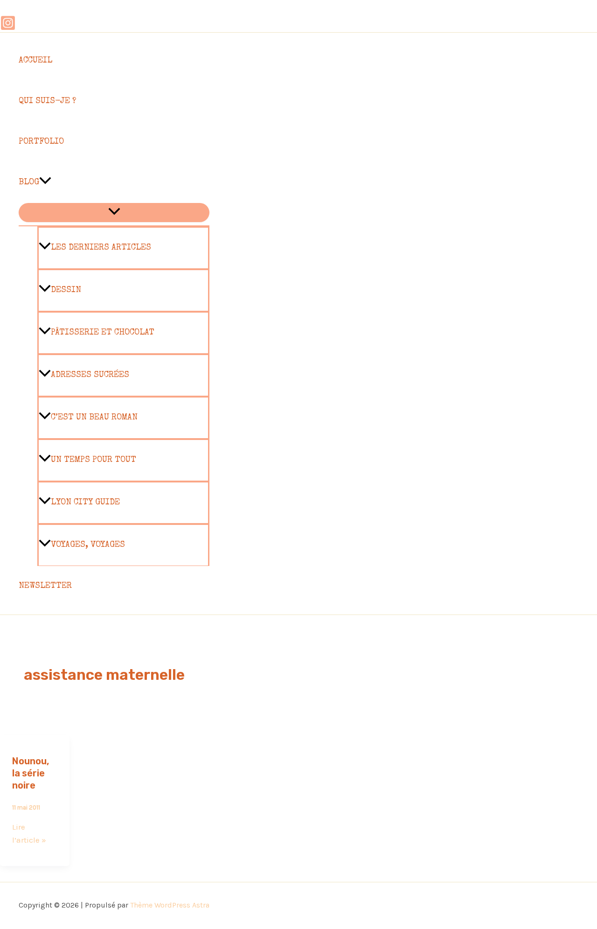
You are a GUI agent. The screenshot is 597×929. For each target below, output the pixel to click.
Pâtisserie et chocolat (102, 332)
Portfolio (41, 142)
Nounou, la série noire (30, 773)
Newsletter (45, 586)
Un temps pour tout (93, 460)
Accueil (35, 60)
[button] (45, 182)
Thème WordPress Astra (169, 905)
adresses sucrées (90, 375)
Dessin (66, 290)
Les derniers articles (101, 248)
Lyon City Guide (85, 502)
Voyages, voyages (88, 545)
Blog (29, 182)
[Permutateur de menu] (114, 212)
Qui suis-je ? (47, 101)
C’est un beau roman (94, 417)
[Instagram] (8, 28)
